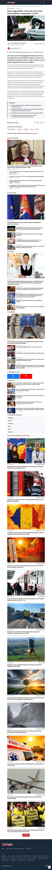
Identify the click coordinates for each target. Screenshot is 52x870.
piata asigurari (11, 129)
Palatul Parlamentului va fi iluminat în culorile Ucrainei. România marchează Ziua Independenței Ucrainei (27, 109)
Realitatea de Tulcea (22, 860)
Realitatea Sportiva (11, 856)
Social (11, 174)
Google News (34, 133)
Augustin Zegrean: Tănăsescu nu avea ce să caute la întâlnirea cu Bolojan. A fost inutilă (29, 402)
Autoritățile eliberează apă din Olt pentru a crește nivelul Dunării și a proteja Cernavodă (30, 360)
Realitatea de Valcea (36, 856)
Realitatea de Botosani (6, 858)
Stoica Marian (42, 596)
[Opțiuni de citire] (49, 867)
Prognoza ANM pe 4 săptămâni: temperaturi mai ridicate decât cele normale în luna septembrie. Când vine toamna (25, 698)
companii (19, 129)
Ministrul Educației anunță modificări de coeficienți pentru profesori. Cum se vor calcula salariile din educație (25, 830)
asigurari (26, 129)
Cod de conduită (28, 848)
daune (31, 129)
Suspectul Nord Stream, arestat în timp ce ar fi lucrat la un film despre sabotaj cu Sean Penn (30, 247)
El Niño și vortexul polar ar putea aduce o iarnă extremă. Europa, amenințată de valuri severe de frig (24, 731)
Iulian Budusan (41, 828)
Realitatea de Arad (13, 860)
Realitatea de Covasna (27, 856)
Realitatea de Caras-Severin (43, 858)
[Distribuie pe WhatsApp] (41, 44)
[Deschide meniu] (43, 2)
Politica (9, 169)
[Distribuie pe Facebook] (38, 44)
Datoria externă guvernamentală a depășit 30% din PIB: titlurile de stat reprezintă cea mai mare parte (25, 342)
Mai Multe (26, 835)
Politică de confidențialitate (19, 848)
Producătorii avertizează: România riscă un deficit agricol (30, 353)
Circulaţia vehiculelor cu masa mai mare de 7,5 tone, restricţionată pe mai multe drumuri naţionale (24, 116)
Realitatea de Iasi (14, 858)
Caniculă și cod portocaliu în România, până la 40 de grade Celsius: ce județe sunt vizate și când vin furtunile (25, 533)
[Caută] (40, 2)
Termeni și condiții (9, 848)
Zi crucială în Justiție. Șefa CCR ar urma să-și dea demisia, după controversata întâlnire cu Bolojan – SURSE (24, 166)
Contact (3, 848)
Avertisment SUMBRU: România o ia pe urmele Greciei (29, 347)
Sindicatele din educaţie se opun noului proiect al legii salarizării (27, 113)
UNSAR (36, 129)
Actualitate (16, 6)
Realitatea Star (19, 856)
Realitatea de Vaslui (20, 43)
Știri (12, 6)
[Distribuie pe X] (43, 44)
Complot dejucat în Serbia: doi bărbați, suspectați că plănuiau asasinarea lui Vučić (26, 106)
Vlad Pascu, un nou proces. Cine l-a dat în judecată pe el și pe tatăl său (27, 176)
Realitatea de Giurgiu (30, 860)
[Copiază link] (35, 44)
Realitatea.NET (4, 856)
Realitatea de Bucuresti (46, 856)
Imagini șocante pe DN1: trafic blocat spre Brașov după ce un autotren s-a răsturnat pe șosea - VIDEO (23, 632)
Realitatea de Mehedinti (32, 858)
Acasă (9, 6)
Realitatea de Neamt (5, 860)
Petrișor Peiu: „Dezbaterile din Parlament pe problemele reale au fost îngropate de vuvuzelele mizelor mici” (29, 289)
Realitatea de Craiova (22, 858)
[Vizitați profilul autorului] (8, 44)
